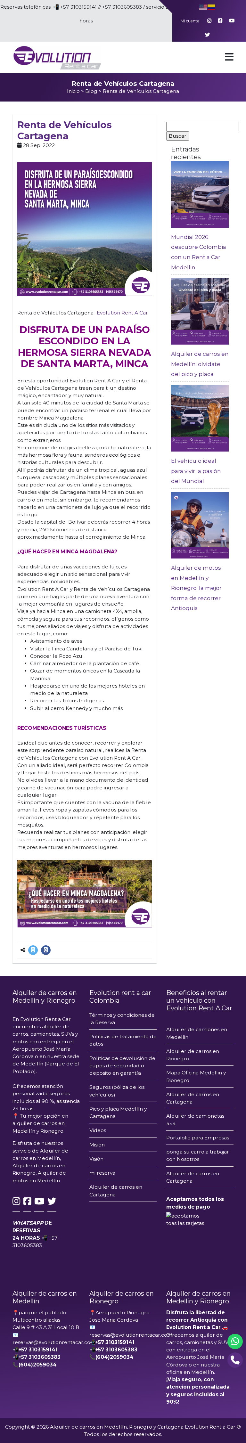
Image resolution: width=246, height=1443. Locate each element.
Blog (91, 91)
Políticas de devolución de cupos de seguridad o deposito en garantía (122, 1065)
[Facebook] (46, 950)
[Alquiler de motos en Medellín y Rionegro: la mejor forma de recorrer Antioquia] (200, 525)
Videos (97, 1130)
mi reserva (102, 1173)
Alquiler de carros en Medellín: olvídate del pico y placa (200, 364)
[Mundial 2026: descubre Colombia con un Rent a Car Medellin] (200, 194)
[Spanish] (212, 7)
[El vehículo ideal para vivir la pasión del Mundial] (200, 418)
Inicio (73, 91)
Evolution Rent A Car (122, 313)
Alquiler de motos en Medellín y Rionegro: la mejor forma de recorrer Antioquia (196, 588)
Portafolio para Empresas (197, 1138)
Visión (96, 1159)
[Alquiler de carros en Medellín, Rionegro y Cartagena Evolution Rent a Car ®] (56, 57)
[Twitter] (33, 950)
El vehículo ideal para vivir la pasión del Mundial (196, 471)
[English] (203, 7)
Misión (97, 1145)
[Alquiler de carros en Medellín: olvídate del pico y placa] (200, 311)
